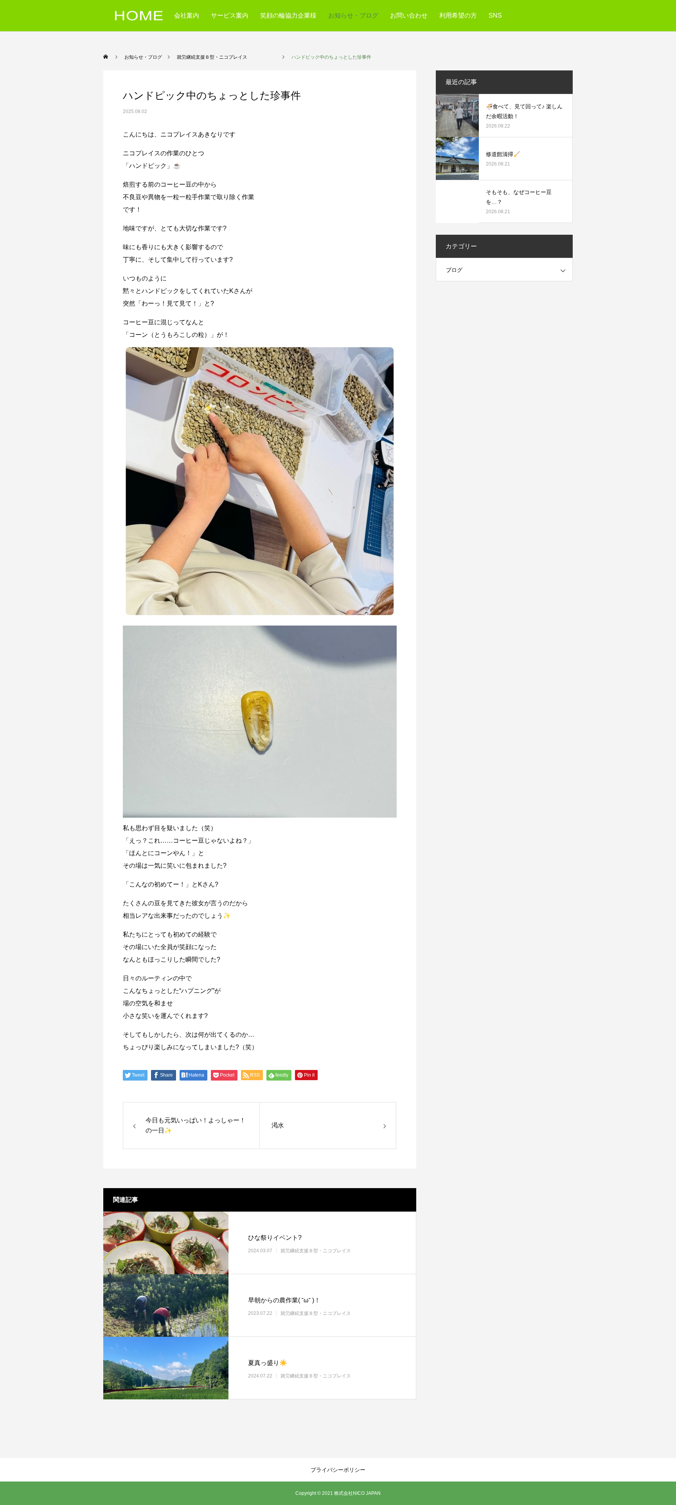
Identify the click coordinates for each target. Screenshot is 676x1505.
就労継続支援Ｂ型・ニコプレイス (329, 1250)
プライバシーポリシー (338, 1470)
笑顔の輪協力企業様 (288, 15)
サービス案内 (229, 15)
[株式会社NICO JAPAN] (138, 16)
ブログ (454, 270)
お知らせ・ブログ (353, 15)
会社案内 (186, 15)
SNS (495, 15)
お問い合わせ (409, 15)
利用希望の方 (458, 15)
